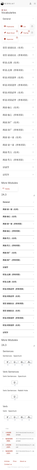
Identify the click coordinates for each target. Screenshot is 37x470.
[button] (35, 3)
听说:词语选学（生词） (12, 325)
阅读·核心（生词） (10, 216)
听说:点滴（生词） (10, 282)
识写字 (5, 332)
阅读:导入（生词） (10, 238)
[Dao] (2, 3)
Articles (7, 461)
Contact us (8, 464)
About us (23, 461)
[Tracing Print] (32, 32)
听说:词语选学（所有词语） (14, 318)
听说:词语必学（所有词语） (14, 289)
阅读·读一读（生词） (11, 209)
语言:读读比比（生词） (12, 311)
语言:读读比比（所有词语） (14, 303)
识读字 (5, 267)
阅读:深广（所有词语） (12, 260)
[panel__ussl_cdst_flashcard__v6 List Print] (32, 26)
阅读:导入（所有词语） (12, 245)
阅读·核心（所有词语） (12, 231)
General (6, 202)
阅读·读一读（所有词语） (13, 224)
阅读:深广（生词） (10, 253)
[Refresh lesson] (34, 195)
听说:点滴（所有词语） (12, 274)
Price (14, 461)
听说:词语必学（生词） (12, 296)
